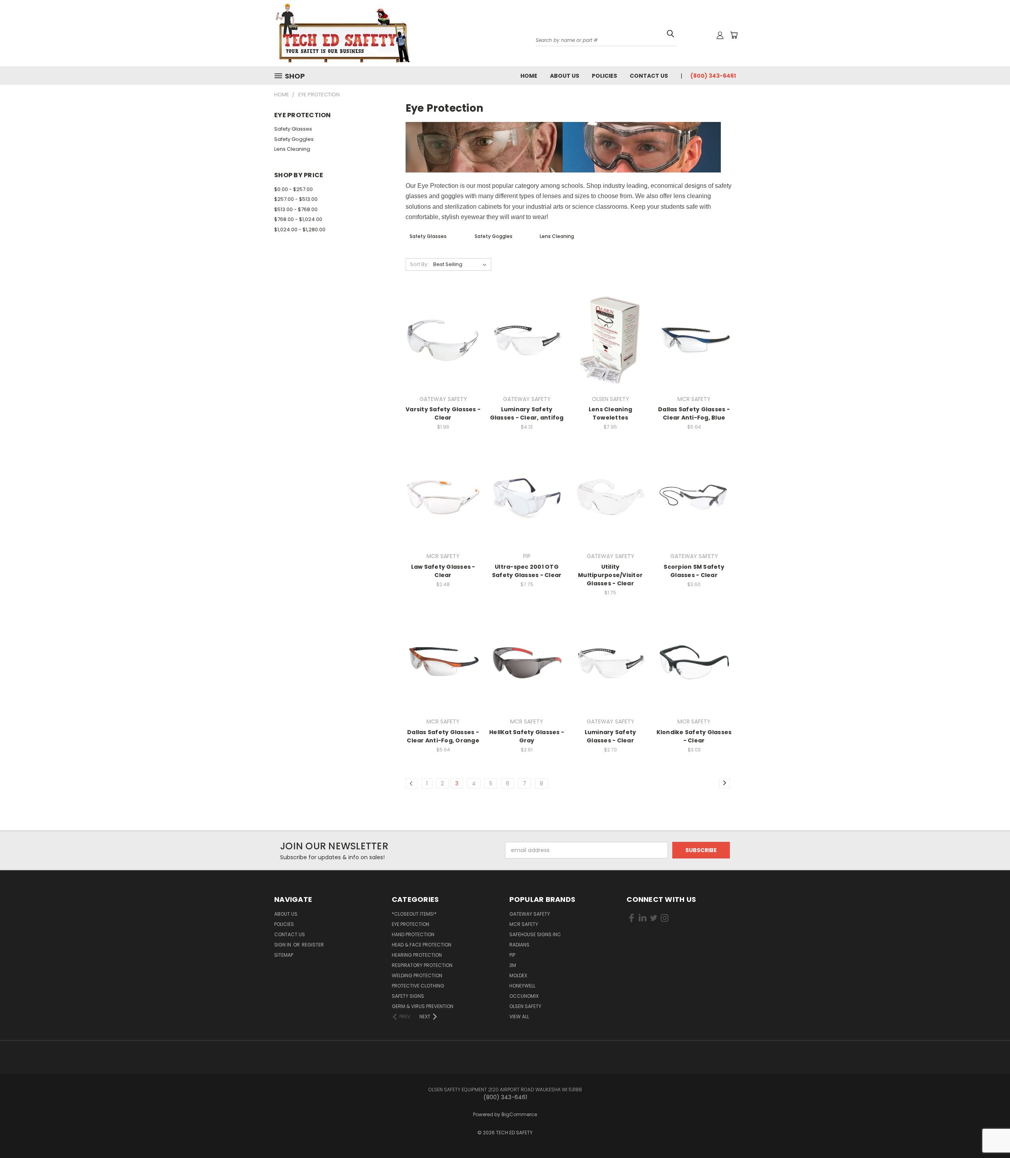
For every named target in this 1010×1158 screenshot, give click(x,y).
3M (512, 965)
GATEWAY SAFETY (529, 914)
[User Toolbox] (720, 35)
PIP (512, 955)
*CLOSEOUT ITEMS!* (414, 914)
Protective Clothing (418, 985)
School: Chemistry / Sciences (844, 102)
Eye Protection (410, 924)
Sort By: (419, 264)
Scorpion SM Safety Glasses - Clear (694, 571)
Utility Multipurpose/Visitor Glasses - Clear (610, 575)
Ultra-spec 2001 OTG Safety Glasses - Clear (527, 571)
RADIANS (519, 944)
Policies (604, 76)
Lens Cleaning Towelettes (610, 413)
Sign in (283, 944)
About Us (564, 76)
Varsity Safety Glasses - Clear (443, 413)
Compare (441, 338)
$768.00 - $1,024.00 (298, 219)
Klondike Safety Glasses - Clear (694, 736)
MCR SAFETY (523, 924)
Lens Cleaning (292, 149)
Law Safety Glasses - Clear (443, 571)
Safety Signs (408, 996)
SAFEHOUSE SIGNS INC (535, 934)
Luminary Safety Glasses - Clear (610, 736)
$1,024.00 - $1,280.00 (299, 229)
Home (528, 76)
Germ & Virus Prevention (422, 1006)
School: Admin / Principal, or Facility (850, 94)
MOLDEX (518, 975)
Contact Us (649, 76)
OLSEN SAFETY (525, 1006)
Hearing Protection (417, 955)
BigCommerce (519, 1114)
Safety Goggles (294, 139)
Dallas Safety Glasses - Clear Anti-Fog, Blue (694, 413)
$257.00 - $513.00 (296, 199)
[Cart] (734, 35)
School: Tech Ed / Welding (841, 110)
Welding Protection (417, 975)
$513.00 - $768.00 (296, 209)
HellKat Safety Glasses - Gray (526, 736)
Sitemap (283, 955)
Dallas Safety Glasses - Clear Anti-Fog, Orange (443, 736)
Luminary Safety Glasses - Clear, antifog (527, 413)
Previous (989, 1127)
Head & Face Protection (421, 944)
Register (313, 944)
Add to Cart (443, 353)
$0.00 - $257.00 (293, 189)
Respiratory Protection (422, 965)
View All (519, 1016)
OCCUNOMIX (524, 996)
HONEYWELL (522, 985)
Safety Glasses (293, 129)
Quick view (443, 323)
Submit (885, 154)
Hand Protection (413, 934)
